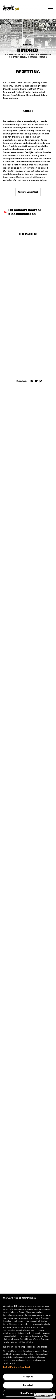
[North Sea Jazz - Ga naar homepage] (11, 8)
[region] (28, 1346)
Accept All (28, 1376)
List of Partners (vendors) (16, 1367)
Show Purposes (28, 1393)
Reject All (28, 1385)
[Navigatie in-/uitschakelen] (50, 8)
